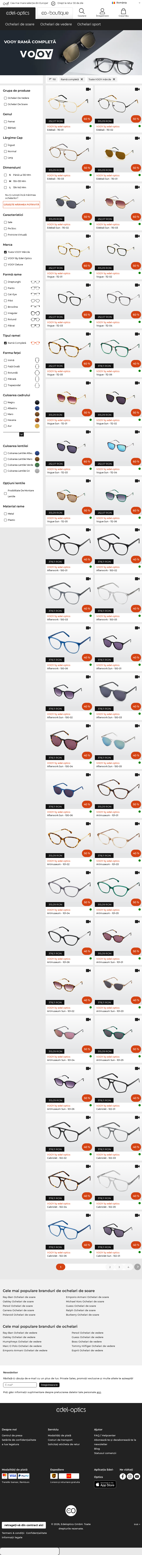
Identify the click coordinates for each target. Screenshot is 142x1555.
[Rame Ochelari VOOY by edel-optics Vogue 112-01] (69, 249)
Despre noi (9, 1429)
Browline (13, 306)
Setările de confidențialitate (19, 1439)
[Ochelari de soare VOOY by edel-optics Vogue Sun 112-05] (69, 494)
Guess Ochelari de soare (81, 1305)
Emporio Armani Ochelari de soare (87, 1297)
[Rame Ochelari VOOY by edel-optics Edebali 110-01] (69, 102)
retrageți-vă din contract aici (23, 1525)
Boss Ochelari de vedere (87, 1341)
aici (99, 1392)
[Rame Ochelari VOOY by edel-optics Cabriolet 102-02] (69, 1131)
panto (11, 288)
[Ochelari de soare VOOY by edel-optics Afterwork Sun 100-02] (69, 690)
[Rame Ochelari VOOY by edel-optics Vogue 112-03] (69, 298)
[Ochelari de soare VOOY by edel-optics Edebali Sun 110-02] (69, 200)
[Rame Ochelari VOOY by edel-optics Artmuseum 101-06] (69, 935)
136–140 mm (18, 187)
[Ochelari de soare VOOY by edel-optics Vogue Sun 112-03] (69, 445)
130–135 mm (18, 181)
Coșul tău (124, 16)
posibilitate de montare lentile (21, 493)
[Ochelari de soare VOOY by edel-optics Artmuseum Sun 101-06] (69, 1082)
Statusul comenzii (105, 1453)
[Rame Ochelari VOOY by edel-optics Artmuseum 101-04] (69, 886)
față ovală (14, 366)
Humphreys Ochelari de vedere (22, 1341)
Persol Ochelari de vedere (87, 1332)
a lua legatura (10, 1444)
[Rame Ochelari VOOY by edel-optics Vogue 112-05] (69, 347)
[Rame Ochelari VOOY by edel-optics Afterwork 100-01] (69, 543)
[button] (18, 13)
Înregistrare (102, 16)
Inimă (11, 360)
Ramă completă (17, 343)
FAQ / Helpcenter (105, 1435)
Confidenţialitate (36, 1532)
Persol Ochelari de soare (18, 1305)
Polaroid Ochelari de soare (19, 1314)
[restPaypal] (23, 1476)
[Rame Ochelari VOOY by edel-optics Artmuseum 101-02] (69, 837)
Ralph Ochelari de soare (81, 1310)
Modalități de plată (59, 1435)
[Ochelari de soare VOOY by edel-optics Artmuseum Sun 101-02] (69, 984)
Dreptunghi (14, 281)
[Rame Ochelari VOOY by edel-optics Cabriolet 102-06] (69, 1228)
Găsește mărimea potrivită (21, 204)
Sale (10, 222)
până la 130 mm (20, 175)
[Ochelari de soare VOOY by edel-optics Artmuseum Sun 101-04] (69, 1033)
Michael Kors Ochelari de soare (85, 1301)
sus (136, 1524)
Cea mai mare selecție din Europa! (29, 3)
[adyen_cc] (4, 1476)
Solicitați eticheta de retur (64, 1444)
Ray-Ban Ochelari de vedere (20, 1332)
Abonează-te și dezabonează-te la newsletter (115, 1442)
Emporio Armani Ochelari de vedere (25, 1350)
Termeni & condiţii (13, 1532)
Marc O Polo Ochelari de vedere (22, 1345)
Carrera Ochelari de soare (18, 1310)
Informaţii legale (12, 1537)
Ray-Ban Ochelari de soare (19, 1297)
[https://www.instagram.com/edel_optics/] (130, 1477)
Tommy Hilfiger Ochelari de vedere (93, 1345)
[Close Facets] (21, 79)
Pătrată (12, 379)
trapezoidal (14, 385)
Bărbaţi (12, 127)
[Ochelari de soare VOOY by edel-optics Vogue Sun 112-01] (69, 396)
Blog (97, 1448)
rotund (12, 319)
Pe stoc (12, 228)
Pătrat (11, 325)
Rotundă (13, 372)
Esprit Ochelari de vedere (87, 1350)
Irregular (12, 313)
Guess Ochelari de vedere (87, 1337)
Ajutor (98, 1429)
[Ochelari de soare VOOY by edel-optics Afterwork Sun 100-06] (69, 788)
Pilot (10, 300)
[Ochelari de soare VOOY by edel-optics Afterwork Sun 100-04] (69, 739)
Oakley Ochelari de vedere (19, 1337)
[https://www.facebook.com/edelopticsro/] (123, 1477)
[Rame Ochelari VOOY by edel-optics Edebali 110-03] (69, 151)
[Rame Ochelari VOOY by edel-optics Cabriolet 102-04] (69, 1179)
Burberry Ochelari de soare (82, 1314)
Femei (11, 121)
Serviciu (53, 1429)
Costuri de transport (60, 1439)
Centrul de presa (12, 1435)
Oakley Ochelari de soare (18, 1301)
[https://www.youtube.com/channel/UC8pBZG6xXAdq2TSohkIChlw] (137, 1477)
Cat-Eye (12, 294)
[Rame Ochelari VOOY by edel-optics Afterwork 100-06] (69, 641)
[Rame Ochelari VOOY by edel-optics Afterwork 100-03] (69, 592)
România (121, 2)
